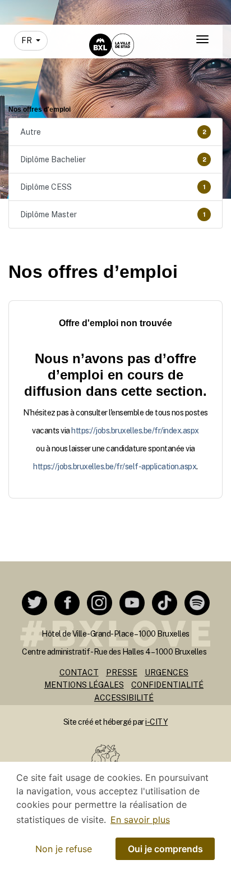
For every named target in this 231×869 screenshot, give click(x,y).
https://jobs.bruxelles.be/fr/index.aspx (135, 430)
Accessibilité (124, 697)
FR (27, 40)
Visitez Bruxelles (102, 10)
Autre (113, 131)
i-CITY (156, 721)
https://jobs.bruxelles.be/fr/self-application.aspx (114, 466)
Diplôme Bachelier (113, 159)
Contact (79, 672)
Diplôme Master (113, 214)
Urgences (166, 672)
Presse (121, 672)
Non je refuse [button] (63, 848)
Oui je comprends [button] (165, 848)
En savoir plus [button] (140, 819)
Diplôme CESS (113, 186)
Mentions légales (84, 684)
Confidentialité (167, 684)
